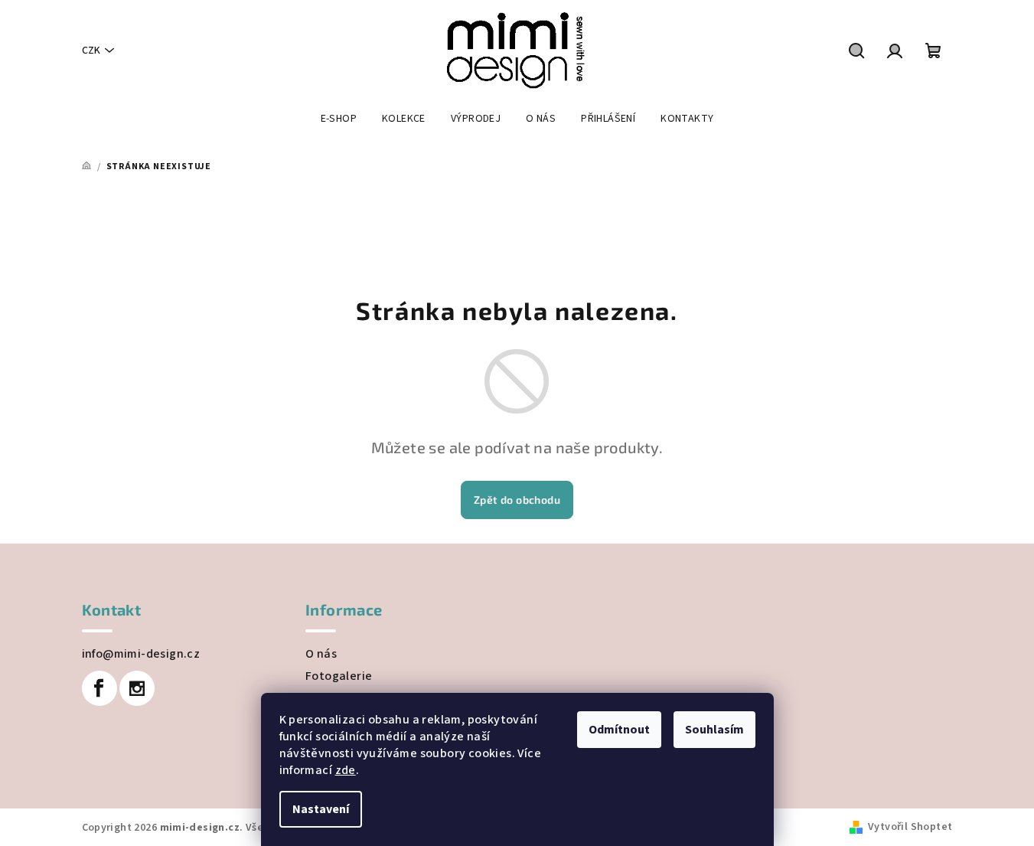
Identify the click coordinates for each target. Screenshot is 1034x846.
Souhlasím (714, 729)
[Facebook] (99, 688)
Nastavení (320, 809)
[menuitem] (338, 118)
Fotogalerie (338, 676)
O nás (321, 653)
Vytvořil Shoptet (910, 827)
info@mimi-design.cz (141, 653)
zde (345, 770)
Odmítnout (619, 729)
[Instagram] (137, 688)
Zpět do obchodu (517, 499)
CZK (91, 50)
